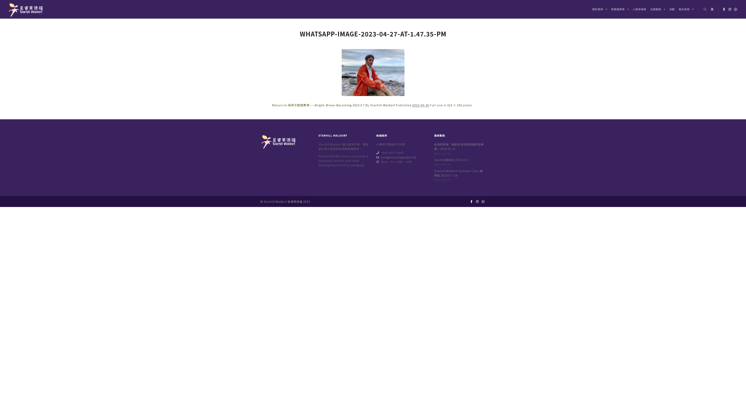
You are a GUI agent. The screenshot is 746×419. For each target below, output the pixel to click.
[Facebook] (724, 9)
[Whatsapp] (735, 9)
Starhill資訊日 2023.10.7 (451, 160)
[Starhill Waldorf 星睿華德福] (25, 9)
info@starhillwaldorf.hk (399, 157)
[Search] (705, 9)
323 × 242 (454, 105)
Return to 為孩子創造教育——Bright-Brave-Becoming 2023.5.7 (318, 105)
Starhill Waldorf (382, 105)
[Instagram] (729, 9)
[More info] (712, 9)
